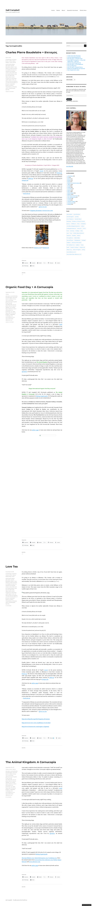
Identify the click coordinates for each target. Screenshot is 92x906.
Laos (68, 233)
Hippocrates (8, 76)
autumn (7, 298)
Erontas (12, 69)
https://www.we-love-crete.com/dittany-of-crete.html (36, 722)
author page (35, 430)
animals (76, 216)
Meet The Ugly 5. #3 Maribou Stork (74, 58)
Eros (15, 69)
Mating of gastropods (42, 396)
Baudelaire (8, 67)
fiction (84, 228)
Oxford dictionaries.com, (41, 858)
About (63, 10)
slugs (7, 313)
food (68, 230)
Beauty (14, 59)
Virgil (10, 88)
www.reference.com (10, 317)
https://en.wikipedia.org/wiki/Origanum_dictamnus (36, 719)
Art (12, 59)
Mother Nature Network (78, 233)
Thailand (68, 242)
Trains (82, 244)
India (81, 230)
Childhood (73, 223)
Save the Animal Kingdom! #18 (74, 63)
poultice (11, 85)
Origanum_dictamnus (36, 210)
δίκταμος (13, 88)
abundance (8, 296)
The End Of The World (76, 242)
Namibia (74, 235)
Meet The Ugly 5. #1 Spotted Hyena (75, 67)
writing (83, 249)
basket (10, 298)
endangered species (71, 228)
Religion (7, 62)
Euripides (13, 71)
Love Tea (7, 82)
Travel (11, 62)
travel (68, 247)
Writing (14, 62)
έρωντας (7, 89)
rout (11, 311)
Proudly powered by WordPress (20, 900)
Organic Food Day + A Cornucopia (29, 287)
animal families (14, 296)
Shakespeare (77, 240)
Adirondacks (69, 214)
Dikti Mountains (13, 68)
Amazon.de (46, 247)
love (71, 233)
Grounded (69, 188)
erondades (8, 69)
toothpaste (14, 86)
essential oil (8, 71)
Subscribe (69, 99)
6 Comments (8, 797)
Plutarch (7, 85)
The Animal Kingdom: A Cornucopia (31, 762)
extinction (79, 228)
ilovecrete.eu (26, 193)
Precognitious (70, 237)
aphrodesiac (12, 64)
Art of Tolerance (70, 219)
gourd (12, 301)
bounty (14, 298)
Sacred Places (70, 240)
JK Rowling (14, 78)
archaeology (8, 59)
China (78, 223)
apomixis (24, 371)
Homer (12, 76)
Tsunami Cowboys (71, 201)
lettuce (10, 305)
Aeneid (41, 171)
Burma (68, 223)
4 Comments (8, 605)
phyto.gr (30, 178)
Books (58, 10)
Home (53, 10)
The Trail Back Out (71, 197)
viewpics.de (25, 180)
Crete (15, 67)
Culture (10, 60)
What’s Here (83, 10)
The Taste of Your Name (72, 195)
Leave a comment (10, 91)
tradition (78, 244)
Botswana (69, 221)
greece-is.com (43, 206)
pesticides (8, 311)
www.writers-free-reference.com (44, 860)
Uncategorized (70, 203)
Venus (7, 88)
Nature (13, 60)
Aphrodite (8, 65)
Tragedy (69, 198)
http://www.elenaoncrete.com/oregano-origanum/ (35, 726)
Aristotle (12, 65)
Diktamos (8, 68)
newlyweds (12, 84)
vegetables (12, 314)
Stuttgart (84, 240)
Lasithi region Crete (10, 79)
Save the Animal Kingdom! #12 (74, 57)
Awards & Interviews (72, 10)
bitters (12, 67)
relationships (77, 237)
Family (68, 187)
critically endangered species (73, 226)
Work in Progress (76, 249)
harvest (10, 303)
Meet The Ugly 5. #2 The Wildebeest (75, 64)
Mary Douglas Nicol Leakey (73, 70)
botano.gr (59, 173)
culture (82, 226)
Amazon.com (37, 247)
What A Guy (69, 249)
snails (9, 313)
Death (68, 186)
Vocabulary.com (9, 315)
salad (14, 311)
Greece (7, 72)
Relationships (8, 576)
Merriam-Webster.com (28, 858)
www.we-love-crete (47, 210)
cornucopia (10, 300)
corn (7, 300)
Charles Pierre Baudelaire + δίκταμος (31, 52)
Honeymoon (8, 78)
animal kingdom (9, 297)
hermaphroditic (10, 75)
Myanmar (69, 235)
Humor (10, 575)
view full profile (69, 166)
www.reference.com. (34, 861)
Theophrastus (8, 86)
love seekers (14, 81)
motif (60, 324)
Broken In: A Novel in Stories (73, 183)
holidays (77, 230)
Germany (72, 230)
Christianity (83, 223)
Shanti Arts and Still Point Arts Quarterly (76, 68)
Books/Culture (78, 219)
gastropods (8, 301)
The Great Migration (71, 65)
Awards (69, 178)
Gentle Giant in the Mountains (74, 55)
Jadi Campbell (12, 10)
